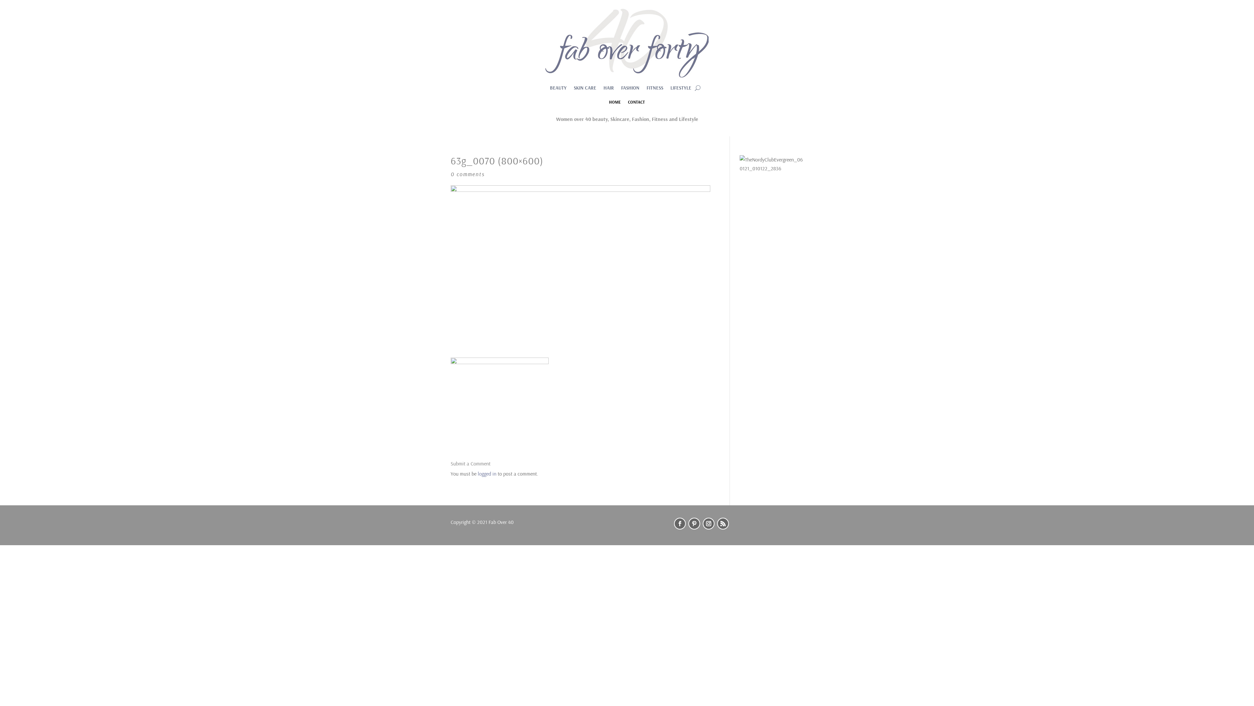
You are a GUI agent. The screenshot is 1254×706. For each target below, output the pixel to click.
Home (615, 102)
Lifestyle (680, 88)
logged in (487, 473)
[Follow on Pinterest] (694, 524)
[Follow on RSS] (723, 524)
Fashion (630, 88)
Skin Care (585, 88)
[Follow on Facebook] (680, 524)
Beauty (558, 88)
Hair (608, 88)
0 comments (468, 174)
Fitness (655, 88)
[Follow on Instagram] (709, 524)
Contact (636, 102)
